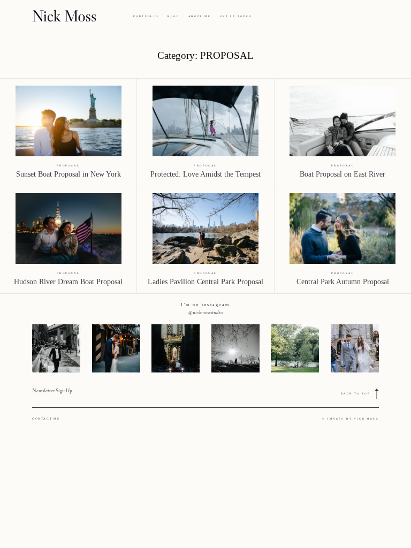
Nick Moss (366, 418)
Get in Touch (236, 16)
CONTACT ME (45, 418)
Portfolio (146, 16)
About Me (199, 16)
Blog (173, 16)
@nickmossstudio (205, 313)
